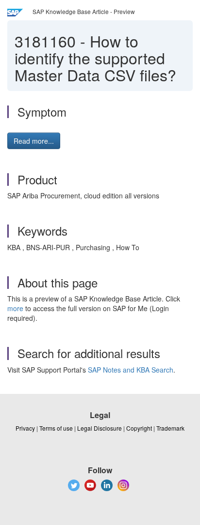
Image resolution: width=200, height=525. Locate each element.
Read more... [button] (34, 141)
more (15, 308)
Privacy (25, 428)
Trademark (170, 428)
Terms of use (56, 428)
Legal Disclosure (99, 428)
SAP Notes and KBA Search (130, 370)
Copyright (139, 428)
